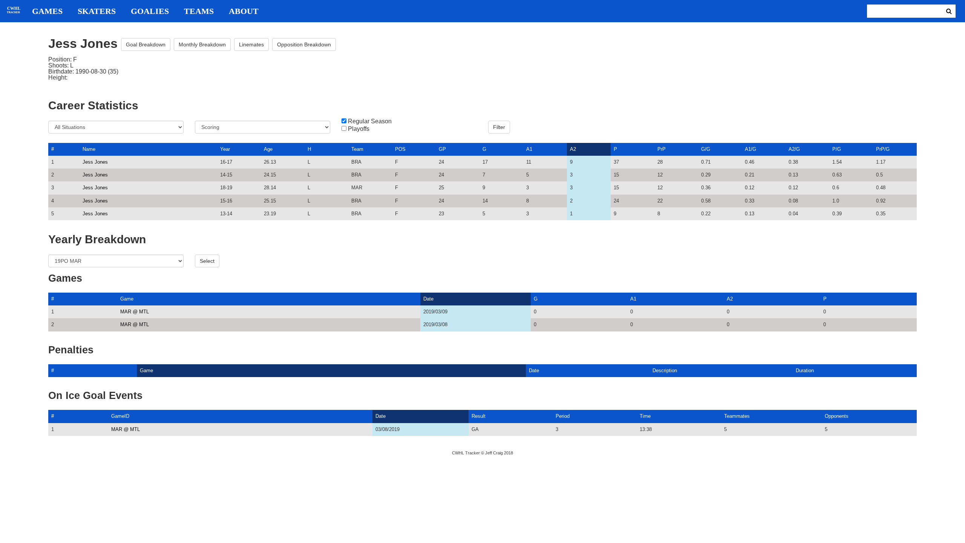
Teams (199, 11)
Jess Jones (95, 162)
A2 (573, 149)
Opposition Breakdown (304, 44)
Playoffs (358, 129)
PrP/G (883, 149)
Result (479, 416)
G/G (705, 149)
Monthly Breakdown (202, 44)
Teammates (737, 416)
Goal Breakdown (145, 44)
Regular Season (370, 121)
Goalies (150, 11)
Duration (805, 370)
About (244, 11)
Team (357, 149)
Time (645, 416)
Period (563, 416)
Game (126, 299)
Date (428, 299)
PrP (661, 149)
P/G (836, 149)
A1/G (750, 149)
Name (89, 149)
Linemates (251, 44)
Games (47, 11)
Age (268, 149)
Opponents (837, 416)
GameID (120, 416)
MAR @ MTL (134, 311)
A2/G (794, 149)
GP (442, 149)
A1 (529, 149)
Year (225, 149)
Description (665, 370)
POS (400, 149)
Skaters (97, 11)
